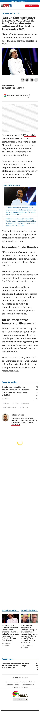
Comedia (26, 403)
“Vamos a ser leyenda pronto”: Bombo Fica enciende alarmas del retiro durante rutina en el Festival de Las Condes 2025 (10, 633)
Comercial (9, 682)
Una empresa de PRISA (20, 694)
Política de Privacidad (12, 685)
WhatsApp (36, 80)
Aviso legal (31, 682)
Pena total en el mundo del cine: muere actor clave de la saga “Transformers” (15, 666)
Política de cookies (28, 685)
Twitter (27, 80)
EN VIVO (31, 6)
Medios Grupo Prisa (20, 699)
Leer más (14, 424)
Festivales (25, 407)
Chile (16, 403)
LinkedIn (32, 80)
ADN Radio (7, 6)
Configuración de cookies (20, 687)
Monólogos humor (10, 407)
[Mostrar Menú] (2, 5)
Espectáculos (11, 13)
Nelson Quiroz (8, 85)
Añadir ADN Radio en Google (17, 95)
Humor (7, 403)
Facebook (23, 80)
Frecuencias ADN (20, 682)
